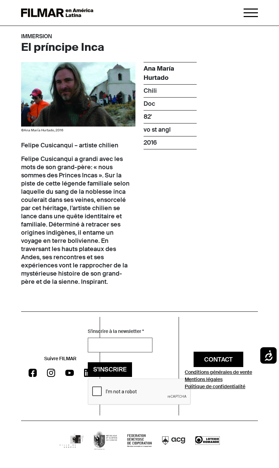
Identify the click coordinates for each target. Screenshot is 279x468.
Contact (218, 359)
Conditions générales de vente (218, 372)
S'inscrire (110, 369)
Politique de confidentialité (215, 386)
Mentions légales (204, 379)
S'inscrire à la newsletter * (116, 331)
